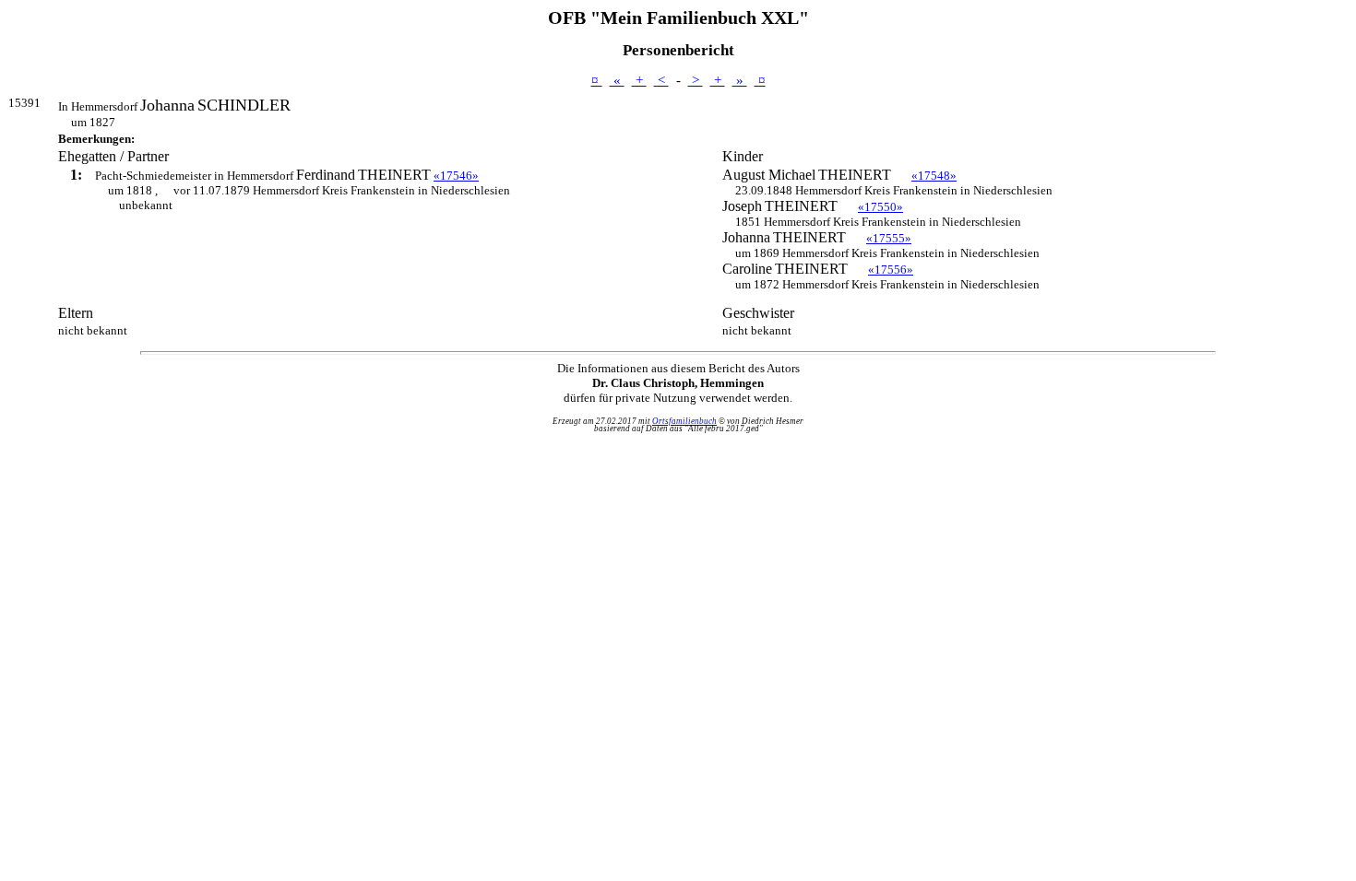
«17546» (456, 175)
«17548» (934, 175)
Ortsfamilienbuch (684, 421)
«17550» (880, 207)
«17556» (890, 269)
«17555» (888, 238)
